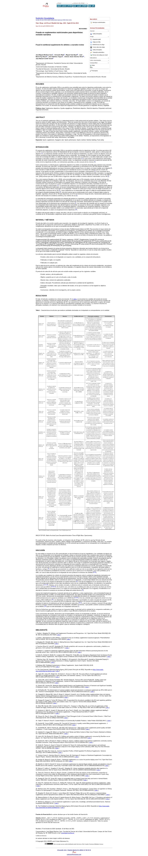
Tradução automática (98, 52)
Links (58, 635)
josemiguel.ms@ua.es (67, 833)
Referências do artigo (98, 44)
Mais (93, 65)
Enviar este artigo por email (100, 55)
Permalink (95, 71)
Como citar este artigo (99, 47)
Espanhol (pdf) (97, 39)
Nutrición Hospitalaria (45, 18)
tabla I (75, 299)
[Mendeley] (91, 65)
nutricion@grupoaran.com (74, 854)
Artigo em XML (97, 42)
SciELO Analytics (97, 33)
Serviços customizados (99, 22)
